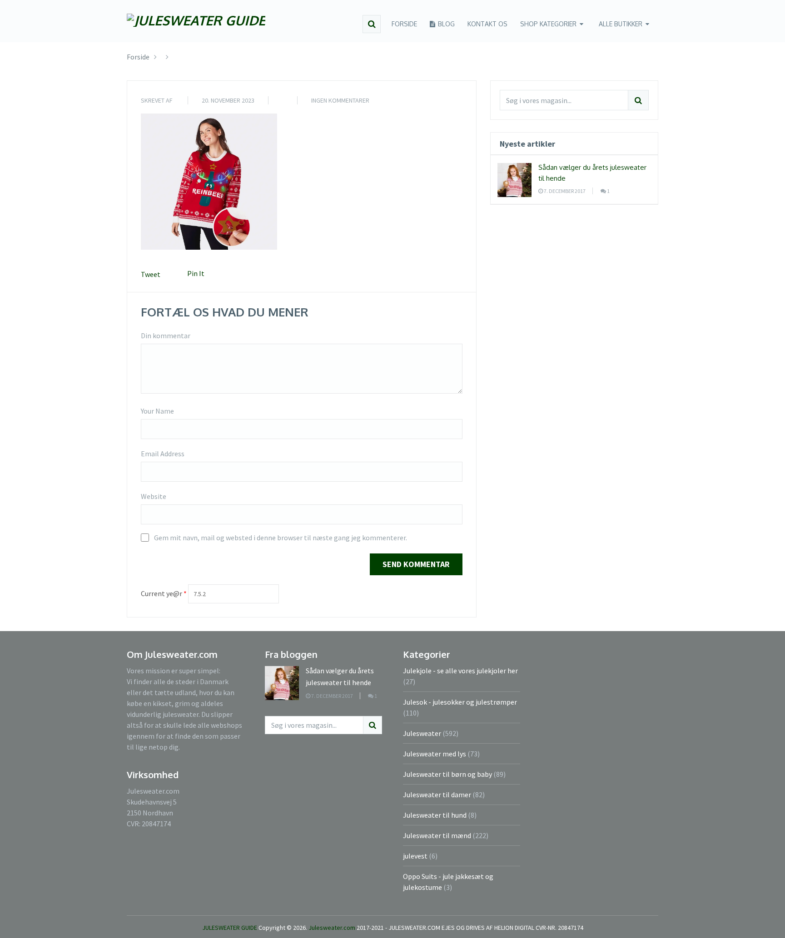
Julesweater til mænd (437, 835)
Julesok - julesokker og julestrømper (460, 701)
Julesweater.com (332, 927)
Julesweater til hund (435, 815)
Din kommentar (165, 335)
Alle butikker (620, 24)
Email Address (162, 453)
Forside (404, 24)
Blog (445, 24)
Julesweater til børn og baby (447, 774)
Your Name (157, 410)
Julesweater (422, 733)
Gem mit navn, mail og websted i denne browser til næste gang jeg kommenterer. (280, 537)
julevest (415, 855)
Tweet (150, 274)
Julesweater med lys (434, 753)
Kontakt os (487, 24)
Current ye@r (164, 593)
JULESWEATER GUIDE (229, 927)
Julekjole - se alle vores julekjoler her (460, 670)
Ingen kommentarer (340, 100)
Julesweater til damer (437, 794)
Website (153, 496)
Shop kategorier (548, 24)
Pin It (195, 273)
